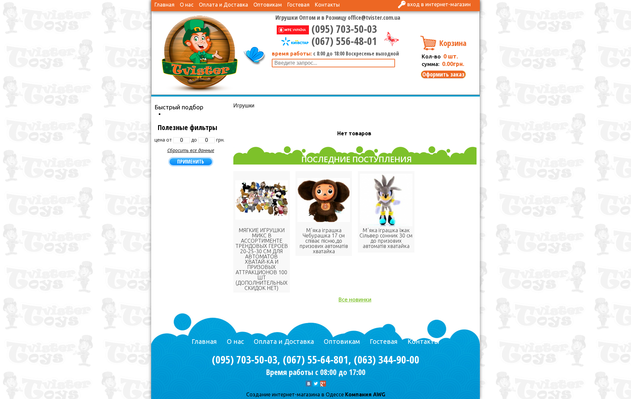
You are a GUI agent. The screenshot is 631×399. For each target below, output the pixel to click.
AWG (378, 394)
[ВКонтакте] (309, 384)
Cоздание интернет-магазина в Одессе (295, 394)
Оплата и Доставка (223, 5)
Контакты (327, 5)
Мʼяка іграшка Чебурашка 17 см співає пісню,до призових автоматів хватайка (323, 240)
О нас (187, 5)
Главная (164, 5)
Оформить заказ (443, 74)
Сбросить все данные (190, 150)
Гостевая (298, 5)
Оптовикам (267, 5)
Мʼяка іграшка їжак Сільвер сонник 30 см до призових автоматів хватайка (386, 238)
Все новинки (355, 299)
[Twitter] (316, 384)
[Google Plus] (323, 384)
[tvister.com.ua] (200, 53)
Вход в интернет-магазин (439, 4)
